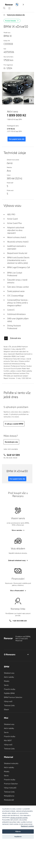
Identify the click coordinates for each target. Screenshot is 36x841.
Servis (6, 685)
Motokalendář (9, 800)
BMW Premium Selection (13, 697)
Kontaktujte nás (11, 442)
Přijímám (18, 831)
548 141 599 (13, 454)
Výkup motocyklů (10, 788)
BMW (6, 666)
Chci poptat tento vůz (16, 139)
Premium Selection (11, 784)
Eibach (6, 709)
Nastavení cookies (27, 826)
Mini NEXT (8, 740)
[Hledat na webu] (4, 9)
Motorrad (8, 757)
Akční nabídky (9, 677)
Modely (6, 681)
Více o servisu (17, 530)
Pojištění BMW (9, 693)
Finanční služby (9, 689)
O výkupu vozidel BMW (14, 424)
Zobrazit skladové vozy (17, 560)
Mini (6, 717)
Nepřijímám (18, 836)
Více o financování (17, 590)
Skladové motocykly (11, 763)
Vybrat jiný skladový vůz (16, 15)
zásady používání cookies (19, 817)
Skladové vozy (9, 673)
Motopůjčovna (9, 796)
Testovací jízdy (9, 705)
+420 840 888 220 (19, 621)
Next (31, 100)
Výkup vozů (8, 701)
